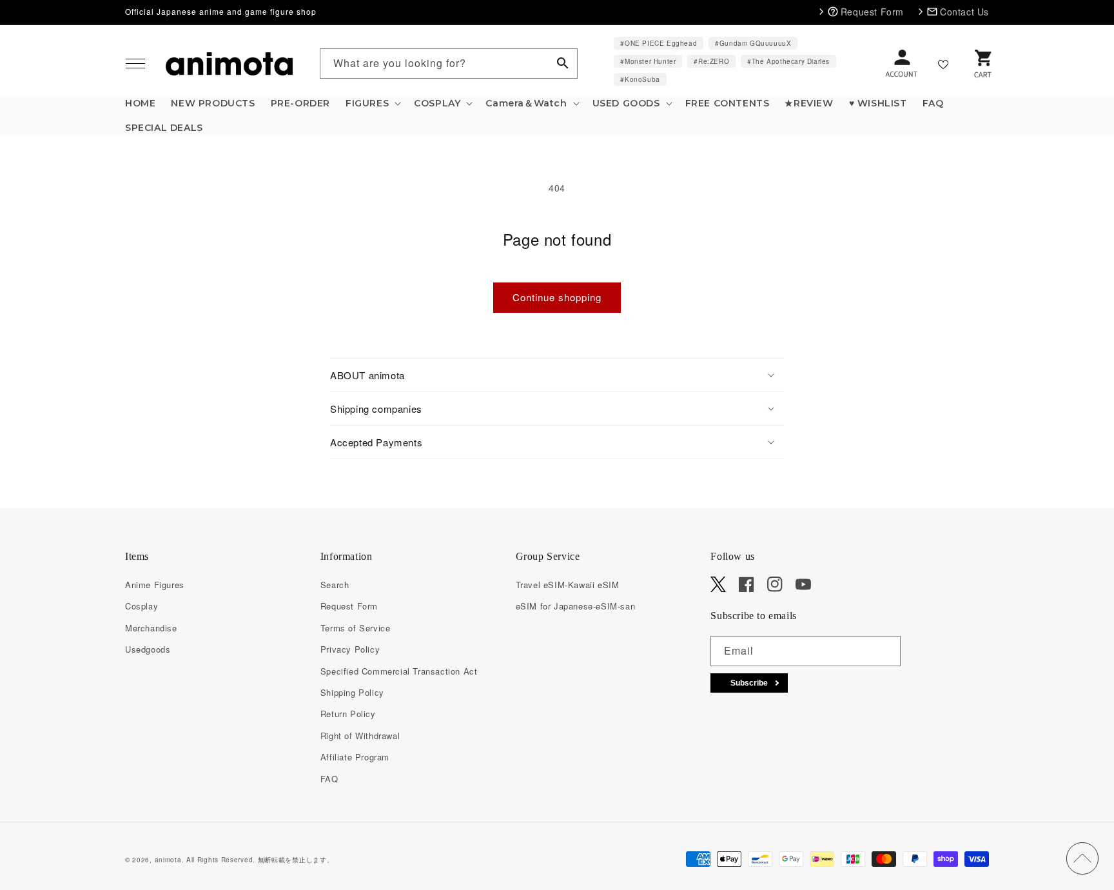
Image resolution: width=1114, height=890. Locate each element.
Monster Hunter (650, 61)
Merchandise (151, 628)
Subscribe (749, 682)
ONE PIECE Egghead (661, 43)
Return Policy (348, 713)
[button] (135, 64)
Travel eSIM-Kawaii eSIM (568, 584)
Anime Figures (154, 584)
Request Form (349, 606)
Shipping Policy (352, 692)
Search (334, 584)
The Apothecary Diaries (791, 61)
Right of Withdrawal (360, 735)
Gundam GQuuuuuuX (755, 43)
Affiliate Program (354, 757)
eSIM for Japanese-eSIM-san (576, 606)
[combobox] (448, 63)
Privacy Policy (350, 649)
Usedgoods (147, 649)
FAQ (329, 779)
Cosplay (141, 606)
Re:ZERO (713, 61)
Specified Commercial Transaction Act (399, 671)
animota (168, 859)
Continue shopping (557, 297)
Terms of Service (355, 628)
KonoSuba (642, 79)
